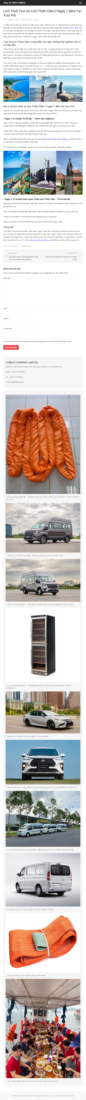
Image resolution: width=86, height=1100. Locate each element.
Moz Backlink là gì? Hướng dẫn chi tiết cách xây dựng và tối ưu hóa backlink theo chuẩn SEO (41, 787)
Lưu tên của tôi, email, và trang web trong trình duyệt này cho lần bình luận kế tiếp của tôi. (37, 341)
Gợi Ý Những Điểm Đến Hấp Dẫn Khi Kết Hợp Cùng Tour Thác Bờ (32, 1081)
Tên (5, 308)
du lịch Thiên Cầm (75, 28)
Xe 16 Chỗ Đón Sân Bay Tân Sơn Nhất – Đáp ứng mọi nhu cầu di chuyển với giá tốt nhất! (40, 850)
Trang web (7, 328)
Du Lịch (15, 246)
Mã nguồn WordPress (42, 1096)
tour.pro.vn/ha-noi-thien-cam (41, 240)
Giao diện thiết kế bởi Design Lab (63, 1096)
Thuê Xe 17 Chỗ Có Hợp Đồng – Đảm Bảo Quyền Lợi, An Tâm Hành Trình (35, 555)
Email (6, 318)
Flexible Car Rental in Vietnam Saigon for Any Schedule (28, 736)
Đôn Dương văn (27, 20)
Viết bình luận (26, 246)
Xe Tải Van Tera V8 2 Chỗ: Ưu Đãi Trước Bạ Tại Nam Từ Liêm (30, 909)
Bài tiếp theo (61, 256)
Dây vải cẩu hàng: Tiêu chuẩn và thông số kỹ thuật (26, 975)
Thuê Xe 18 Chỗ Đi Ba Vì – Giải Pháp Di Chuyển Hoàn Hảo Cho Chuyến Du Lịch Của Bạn (40, 604)
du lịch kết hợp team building (56, 139)
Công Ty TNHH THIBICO (14, 3)
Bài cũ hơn (23, 256)
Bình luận (7, 278)
